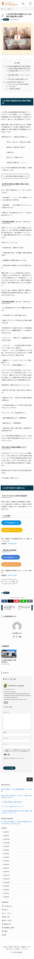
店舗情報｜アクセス (25, 947)
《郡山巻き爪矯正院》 (14, 89)
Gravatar (24, 699)
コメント (6, 712)
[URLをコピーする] (30, 601)
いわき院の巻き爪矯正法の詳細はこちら (15, 176)
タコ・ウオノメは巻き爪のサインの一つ (12, 806)
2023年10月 (6, 882)
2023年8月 (6, 890)
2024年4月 (6, 861)
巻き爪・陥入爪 (7, 920)
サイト (5, 744)
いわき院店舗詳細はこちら (11, 523)
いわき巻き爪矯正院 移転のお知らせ (11, 802)
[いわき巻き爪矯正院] (10, 3)
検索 (29, 779)
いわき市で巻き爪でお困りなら (14, 82)
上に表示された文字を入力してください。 (14, 758)
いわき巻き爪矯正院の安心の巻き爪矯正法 (18, 66)
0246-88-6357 (12, 543)
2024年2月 (6, 868)
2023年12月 (6, 875)
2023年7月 (6, 893)
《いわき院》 (12, 86)
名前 (5, 732)
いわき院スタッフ (17, 633)
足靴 (4, 935)
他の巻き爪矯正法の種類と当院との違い (19, 68)
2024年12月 (6, 839)
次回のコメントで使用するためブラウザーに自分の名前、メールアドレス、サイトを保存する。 (17, 750)
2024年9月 (6, 846)
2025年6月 (6, 835)
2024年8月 (6, 850)
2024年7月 (6, 853)
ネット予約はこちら (12, 530)
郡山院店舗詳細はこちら (10, 557)
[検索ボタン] (23, 3)
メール (5, 738)
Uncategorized (7, 906)
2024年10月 (6, 843)
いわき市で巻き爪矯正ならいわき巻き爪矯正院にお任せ (16, 822)
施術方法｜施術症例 (8, 947)
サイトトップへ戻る (9, 581)
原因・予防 (6, 917)
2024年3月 (6, 864)
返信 (6, 702)
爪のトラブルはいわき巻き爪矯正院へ (18, 84)
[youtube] (20, 636)
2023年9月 (6, 886)
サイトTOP (25, 949)
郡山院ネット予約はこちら (11, 564)
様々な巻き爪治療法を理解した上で (18, 79)
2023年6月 (6, 897)
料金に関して (17, 947)
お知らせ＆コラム (10, 949)
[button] (4, 601)
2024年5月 (6, 857)
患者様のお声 (7, 924)
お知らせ (6, 19)
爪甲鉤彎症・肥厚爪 (9, 928)
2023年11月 (6, 879)
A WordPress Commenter (16, 686)
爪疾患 (5, 931)
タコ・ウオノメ (7, 913)
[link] (14, 636)
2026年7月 (6, 832)
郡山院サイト (18, 949)
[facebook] (17, 636)
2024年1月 (6, 871)
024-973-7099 (12, 575)
